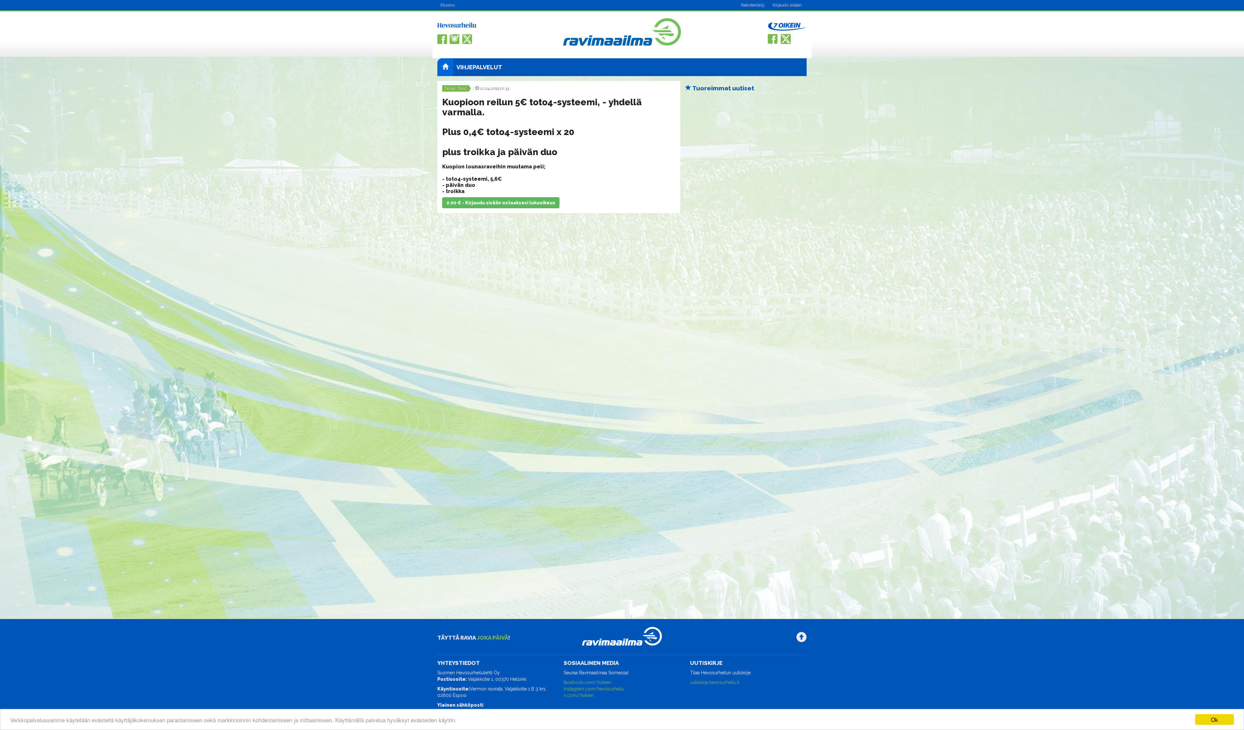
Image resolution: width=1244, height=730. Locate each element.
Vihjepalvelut (479, 67)
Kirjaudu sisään (787, 5)
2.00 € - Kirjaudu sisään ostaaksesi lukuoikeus (500, 202)
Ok (1214, 719)
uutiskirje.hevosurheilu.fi (714, 682)
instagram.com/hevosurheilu (594, 688)
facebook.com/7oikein (587, 682)
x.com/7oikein (579, 695)
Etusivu (448, 5)
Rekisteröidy (753, 5)
